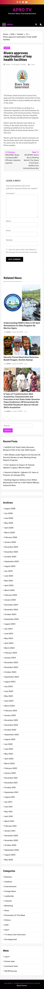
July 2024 (8, 629)
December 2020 (11, 836)
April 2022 (8, 759)
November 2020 (11, 840)
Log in (6, 957)
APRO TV (22, 10)
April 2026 (8, 528)
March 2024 (9, 648)
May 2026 (8, 523)
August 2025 (9, 566)
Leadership (9, 896)
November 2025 (11, 552)
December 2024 (11, 605)
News (7, 48)
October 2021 (10, 787)
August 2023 (9, 682)
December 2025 (11, 547)
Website (9, 240)
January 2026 (10, 542)
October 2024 (10, 614)
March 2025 (9, 590)
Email (8, 230)
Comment (10, 193)
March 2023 (9, 706)
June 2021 (8, 807)
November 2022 (11, 725)
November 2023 (11, 667)
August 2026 (9, 509)
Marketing (8, 906)
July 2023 (8, 686)
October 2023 (10, 672)
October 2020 (10, 845)
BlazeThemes (22, 985)
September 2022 (11, 735)
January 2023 (10, 715)
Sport (6, 930)
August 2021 (9, 797)
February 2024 (10, 653)
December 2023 (11, 662)
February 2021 (10, 826)
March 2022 (9, 763)
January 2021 (9, 831)
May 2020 (8, 860)
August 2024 (9, 624)
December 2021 (11, 778)
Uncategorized (10, 939)
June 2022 (8, 749)
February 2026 (10, 537)
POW (6, 925)
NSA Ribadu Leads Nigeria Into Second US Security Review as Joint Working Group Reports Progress (21, 457)
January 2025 (10, 600)
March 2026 (9, 532)
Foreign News (10, 891)
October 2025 (10, 557)
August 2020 (9, 855)
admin (8, 64)
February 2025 (10, 595)
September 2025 (11, 561)
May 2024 (8, 638)
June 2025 (8, 576)
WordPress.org (10, 971)
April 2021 (8, 816)
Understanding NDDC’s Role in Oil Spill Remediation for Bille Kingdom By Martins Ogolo (22, 325)
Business (8, 877)
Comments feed (11, 966)
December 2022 (11, 720)
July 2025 (8, 571)
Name (8, 221)
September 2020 (11, 850)
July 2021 (8, 802)
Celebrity (8, 882)
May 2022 (8, 754)
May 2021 (8, 812)
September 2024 (11, 619)
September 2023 (11, 677)
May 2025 (8, 581)
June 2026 (8, 518)
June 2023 (8, 691)
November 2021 (11, 783)
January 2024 (10, 658)
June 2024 (8, 634)
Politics (7, 920)
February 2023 (10, 711)
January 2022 (10, 773)
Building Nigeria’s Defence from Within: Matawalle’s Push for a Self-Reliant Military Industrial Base (21, 482)
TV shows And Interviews (15, 935)
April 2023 (8, 701)
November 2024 (11, 610)
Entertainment (10, 886)
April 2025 (8, 585)
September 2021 (11, 792)
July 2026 (8, 513)
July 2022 (8, 744)
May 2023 (8, 696)
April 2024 (8, 643)
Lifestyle (8, 901)
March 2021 (9, 821)
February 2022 (10, 768)
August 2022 (9, 739)
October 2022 (10, 730)
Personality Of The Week (14, 915)
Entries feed (9, 961)
